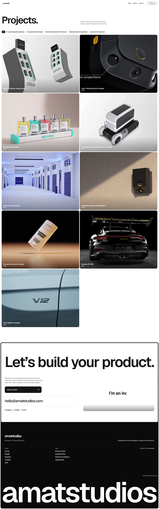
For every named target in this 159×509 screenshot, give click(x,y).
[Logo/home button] (6, 3)
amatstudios (150, 448)
